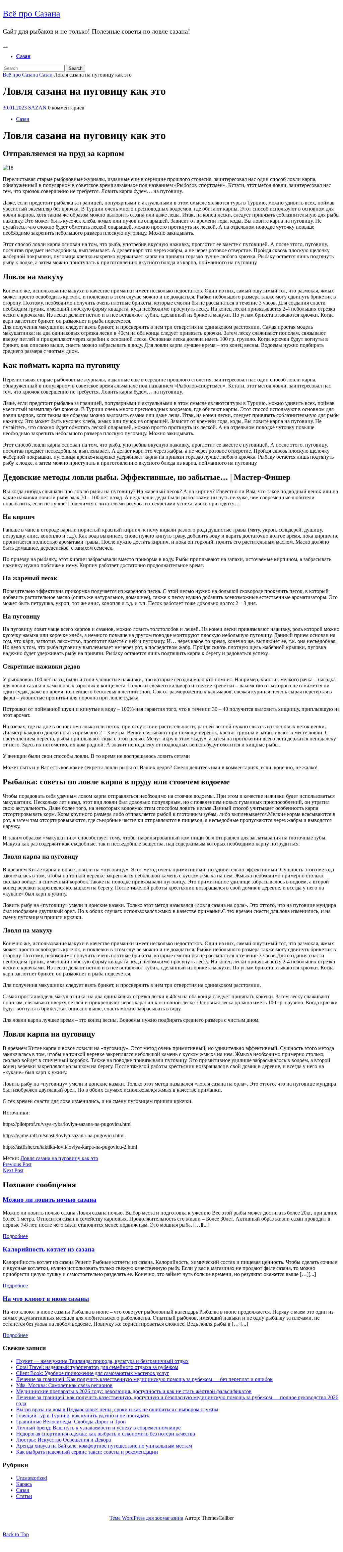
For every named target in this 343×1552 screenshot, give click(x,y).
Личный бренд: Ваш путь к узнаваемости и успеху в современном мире (98, 1427)
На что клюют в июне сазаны (46, 1298)
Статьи (24, 1496)
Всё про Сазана (31, 13)
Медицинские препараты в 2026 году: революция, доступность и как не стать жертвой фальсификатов (134, 1391)
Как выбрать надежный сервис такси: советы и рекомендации (87, 1452)
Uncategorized (31, 1478)
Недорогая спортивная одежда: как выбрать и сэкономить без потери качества (105, 1433)
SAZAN (37, 107)
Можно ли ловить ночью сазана (49, 1199)
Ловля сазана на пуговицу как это (59, 1158)
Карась (24, 1484)
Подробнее (15, 1236)
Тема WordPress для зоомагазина (146, 1518)
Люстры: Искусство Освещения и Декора (63, 1440)
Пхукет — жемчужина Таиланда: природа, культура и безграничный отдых (102, 1361)
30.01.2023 (15, 107)
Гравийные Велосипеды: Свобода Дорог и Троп (71, 1421)
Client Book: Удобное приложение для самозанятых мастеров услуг (92, 1373)
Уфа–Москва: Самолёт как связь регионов (64, 1385)
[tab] (5, 47)
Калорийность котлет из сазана (49, 1249)
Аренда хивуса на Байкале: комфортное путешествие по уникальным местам (104, 1446)
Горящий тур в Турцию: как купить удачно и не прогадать (82, 1415)
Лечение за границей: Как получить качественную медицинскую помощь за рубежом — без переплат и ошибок (144, 1379)
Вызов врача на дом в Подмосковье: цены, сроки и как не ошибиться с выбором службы (117, 1409)
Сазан (23, 56)
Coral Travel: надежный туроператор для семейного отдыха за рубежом (97, 1367)
